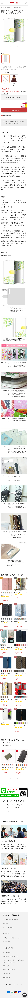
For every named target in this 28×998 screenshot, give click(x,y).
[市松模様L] (3, 619)
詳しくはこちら (13, 187)
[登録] (23, 812)
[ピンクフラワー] (3, 697)
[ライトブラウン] (9, 592)
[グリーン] (9, 671)
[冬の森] (15, 619)
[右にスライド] (17, 46)
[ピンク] (1, 592)
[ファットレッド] (15, 697)
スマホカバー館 (15, 995)
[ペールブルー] (3, 592)
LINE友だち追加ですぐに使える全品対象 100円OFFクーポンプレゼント (14, 122)
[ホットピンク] (25, 645)
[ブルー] (10, 765)
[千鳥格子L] (7, 619)
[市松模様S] (1, 619)
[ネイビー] (15, 645)
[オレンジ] (19, 645)
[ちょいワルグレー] (25, 697)
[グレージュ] (5, 592)
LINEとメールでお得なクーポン (12, 938)
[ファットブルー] (17, 697)
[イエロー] (23, 723)
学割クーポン (6, 941)
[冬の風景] (17, 619)
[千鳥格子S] (5, 619)
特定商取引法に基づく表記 (10, 919)
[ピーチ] (23, 645)
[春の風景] (19, 619)
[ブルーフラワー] (5, 697)
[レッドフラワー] (7, 697)
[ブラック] (13, 671)
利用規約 (5, 923)
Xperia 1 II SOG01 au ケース (14, 7)
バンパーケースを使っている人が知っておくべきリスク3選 (13, 961)
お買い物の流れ (7, 952)
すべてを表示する (6, 745)
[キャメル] (7, 671)
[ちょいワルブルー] (23, 697)
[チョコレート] (15, 671)
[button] (2, 3)
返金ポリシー (6, 973)
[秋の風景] (23, 619)
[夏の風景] (21, 619)
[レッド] (17, 645)
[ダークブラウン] (11, 671)
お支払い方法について (9, 969)
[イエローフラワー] (1, 697)
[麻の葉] (9, 619)
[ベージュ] (7, 592)
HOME (3, 7)
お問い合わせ (6, 977)
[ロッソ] (3, 671)
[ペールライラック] (11, 592)
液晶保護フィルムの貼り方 (10, 956)
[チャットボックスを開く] (24, 995)
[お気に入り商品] (23, 3)
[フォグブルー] (21, 671)
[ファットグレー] (19, 697)
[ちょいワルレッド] (21, 697)
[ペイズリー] (11, 619)
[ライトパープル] (19, 723)
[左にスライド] (10, 46)
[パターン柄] (25, 619)
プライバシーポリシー (9, 927)
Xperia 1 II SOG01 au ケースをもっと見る (14, 735)
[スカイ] (1, 671)
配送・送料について (8, 966)
